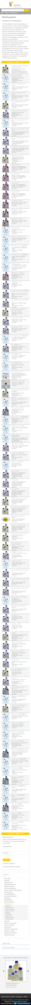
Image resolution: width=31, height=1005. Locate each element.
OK (15, 1003)
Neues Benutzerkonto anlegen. (12, 866)
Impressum (19, 996)
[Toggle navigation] (2, 2)
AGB (25, 996)
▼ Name (16, 62)
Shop (6, 12)
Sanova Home (5, 996)
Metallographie (13, 12)
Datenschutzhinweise (24, 1003)
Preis (21, 62)
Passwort (5, 853)
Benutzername (7, 846)
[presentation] (3, 970)
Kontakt (13, 996)
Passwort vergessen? (9, 863)
